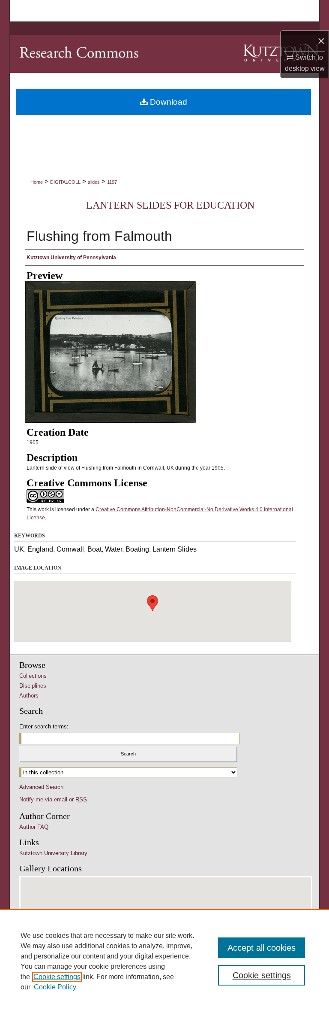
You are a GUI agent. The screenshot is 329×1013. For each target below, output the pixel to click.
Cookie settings (57, 976)
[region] (164, 961)
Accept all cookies (261, 947)
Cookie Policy (55, 987)
